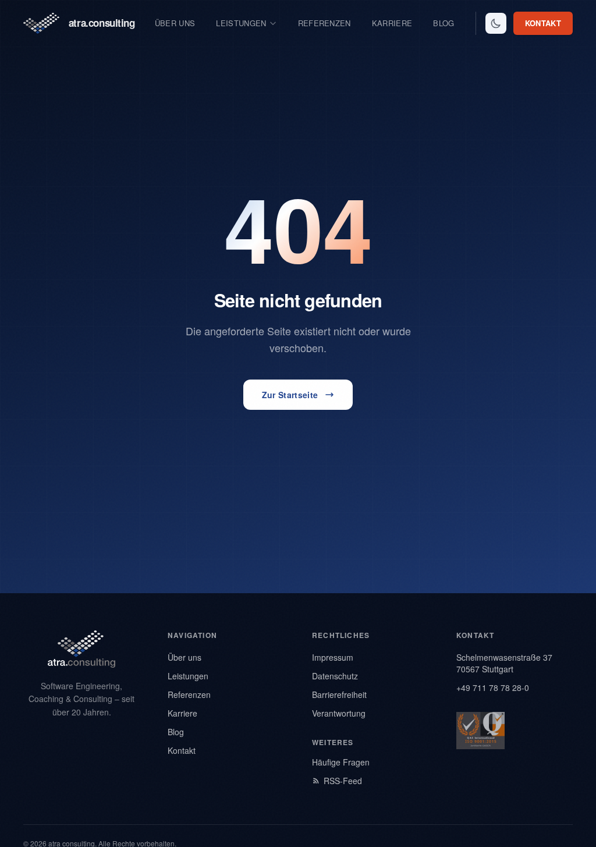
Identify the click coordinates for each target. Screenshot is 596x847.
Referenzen (324, 23)
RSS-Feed (343, 780)
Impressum (332, 657)
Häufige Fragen (341, 762)
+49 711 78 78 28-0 (492, 687)
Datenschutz (335, 676)
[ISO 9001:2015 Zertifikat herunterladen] (480, 730)
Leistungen (241, 23)
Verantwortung (339, 713)
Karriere (392, 23)
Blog (443, 23)
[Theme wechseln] (495, 23)
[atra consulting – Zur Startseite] (81, 649)
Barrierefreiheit (339, 694)
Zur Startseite (290, 395)
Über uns (175, 23)
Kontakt (543, 23)
